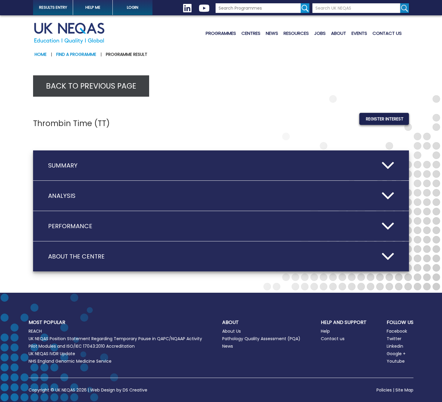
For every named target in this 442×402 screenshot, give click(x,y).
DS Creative (135, 390)
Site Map (404, 390)
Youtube (396, 361)
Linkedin (395, 346)
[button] (221, 165)
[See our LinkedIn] (187, 8)
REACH (35, 331)
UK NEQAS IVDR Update (52, 354)
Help (325, 331)
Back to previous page (91, 86)
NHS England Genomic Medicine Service (70, 361)
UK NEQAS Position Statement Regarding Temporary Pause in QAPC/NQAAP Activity (115, 339)
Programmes (221, 33)
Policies (384, 390)
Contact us (387, 33)
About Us (231, 331)
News (272, 33)
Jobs (320, 33)
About (338, 33)
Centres (250, 33)
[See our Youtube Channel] (204, 8)
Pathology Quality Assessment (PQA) (261, 339)
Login (132, 7)
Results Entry (53, 7)
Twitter (394, 339)
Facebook (397, 331)
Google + (396, 354)
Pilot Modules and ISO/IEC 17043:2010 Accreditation (82, 346)
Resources (296, 33)
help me (92, 7)
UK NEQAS (69, 33)
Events (359, 33)
